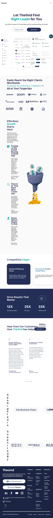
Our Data (30, 514)
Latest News (47, 480)
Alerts (37, 484)
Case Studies (47, 490)
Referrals (46, 499)
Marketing (30, 480)
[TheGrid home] (4, 3)
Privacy (35, 514)
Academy (46, 496)
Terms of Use (41, 514)
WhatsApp (8, 501)
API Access (38, 508)
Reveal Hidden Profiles (37, 495)
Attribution (48, 514)
